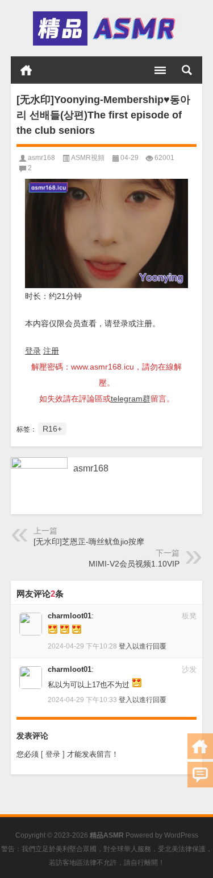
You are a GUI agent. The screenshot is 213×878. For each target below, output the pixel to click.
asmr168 (41, 158)
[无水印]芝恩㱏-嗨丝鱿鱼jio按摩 (89, 541)
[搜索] (187, 70)
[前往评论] (200, 774)
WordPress (181, 835)
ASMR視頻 (88, 158)
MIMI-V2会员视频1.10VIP (134, 563)
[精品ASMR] (106, 28)
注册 (51, 350)
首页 (26, 70)
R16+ (52, 428)
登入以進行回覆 (142, 646)
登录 (33, 350)
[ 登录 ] (53, 754)
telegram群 (131, 398)
